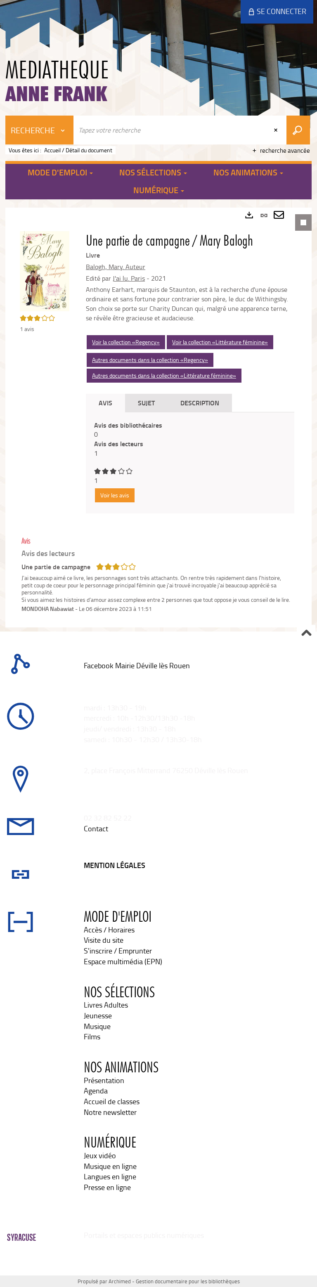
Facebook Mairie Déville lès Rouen (137, 665)
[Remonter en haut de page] (306, 634)
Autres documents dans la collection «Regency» (150, 360)
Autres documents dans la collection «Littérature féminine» (164, 375)
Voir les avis (114, 495)
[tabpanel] (158, 417)
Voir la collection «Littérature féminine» (220, 342)
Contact (96, 828)
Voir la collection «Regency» (126, 342)
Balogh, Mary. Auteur (115, 266)
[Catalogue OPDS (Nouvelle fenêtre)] (84, 676)
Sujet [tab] (146, 402)
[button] (44, 270)
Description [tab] (199, 402)
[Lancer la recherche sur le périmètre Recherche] (298, 130)
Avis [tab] (105, 402)
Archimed (120, 1281)
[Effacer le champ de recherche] (276, 130)
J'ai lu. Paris (129, 278)
